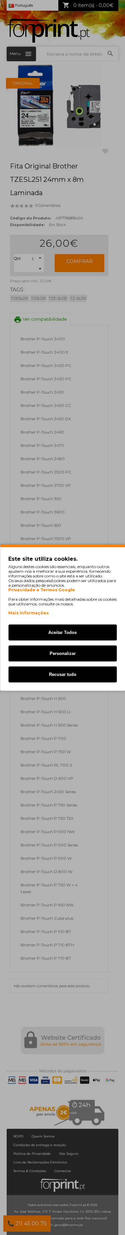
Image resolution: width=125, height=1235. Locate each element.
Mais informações (28, 612)
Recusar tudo (62, 674)
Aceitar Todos (62, 632)
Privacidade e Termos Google (41, 589)
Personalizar (63, 653)
